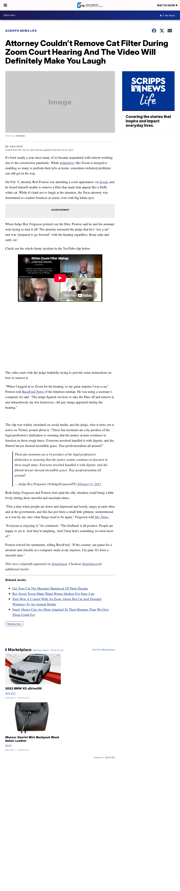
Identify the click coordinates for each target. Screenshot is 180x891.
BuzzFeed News (33, 391)
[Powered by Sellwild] (110, 757)
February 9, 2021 (89, 484)
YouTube (20, 135)
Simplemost (59, 564)
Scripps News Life (21, 30)
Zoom (103, 182)
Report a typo (14, 623)
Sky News (101, 517)
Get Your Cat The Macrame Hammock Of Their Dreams (50, 588)
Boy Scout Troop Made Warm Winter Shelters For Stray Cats (53, 593)
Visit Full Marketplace (103, 649)
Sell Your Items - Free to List (48, 650)
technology (67, 162)
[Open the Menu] (5, 5)
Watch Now (166, 5)
